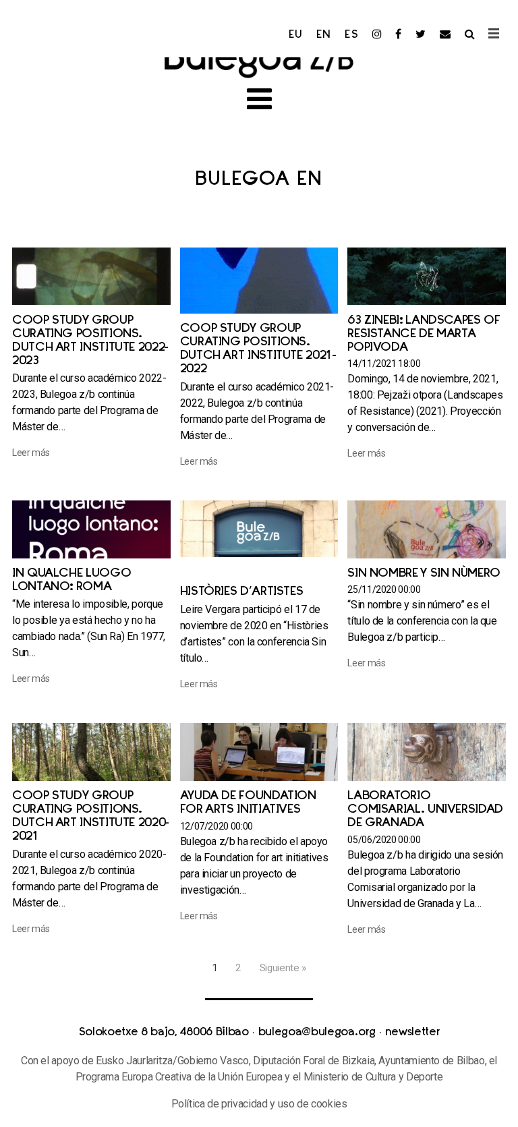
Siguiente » (283, 968)
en (324, 35)
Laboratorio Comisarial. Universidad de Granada (425, 810)
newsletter (412, 1032)
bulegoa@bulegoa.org (317, 1032)
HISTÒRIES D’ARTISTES (242, 592)
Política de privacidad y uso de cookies (259, 1103)
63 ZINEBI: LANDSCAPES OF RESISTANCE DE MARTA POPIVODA (423, 334)
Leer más (31, 452)
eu (296, 35)
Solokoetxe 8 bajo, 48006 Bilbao (164, 1032)
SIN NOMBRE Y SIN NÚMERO (423, 574)
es (352, 35)
